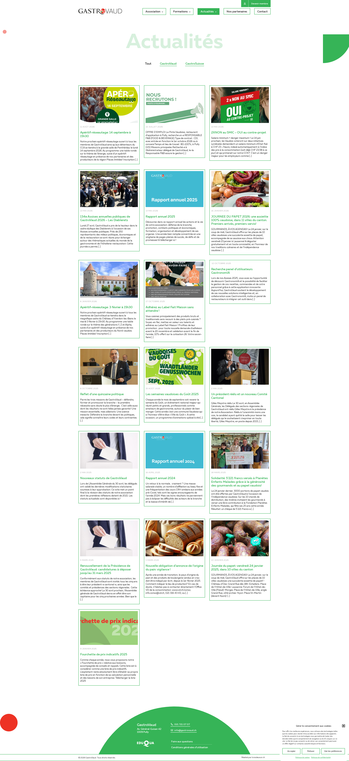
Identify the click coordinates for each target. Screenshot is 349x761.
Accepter (291, 751)
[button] (343, 725)
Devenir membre (259, 3)
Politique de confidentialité (321, 757)
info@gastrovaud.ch (185, 730)
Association (152, 11)
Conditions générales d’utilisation (189, 747)
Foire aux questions (182, 741)
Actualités (207, 11)
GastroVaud (168, 63)
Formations (180, 11)
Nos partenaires (237, 11)
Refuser (310, 751)
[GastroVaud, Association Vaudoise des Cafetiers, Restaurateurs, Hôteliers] (100, 12)
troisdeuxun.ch (258, 757)
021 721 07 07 (182, 724)
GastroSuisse (194, 63)
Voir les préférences (333, 751)
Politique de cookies (302, 757)
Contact (262, 11)
